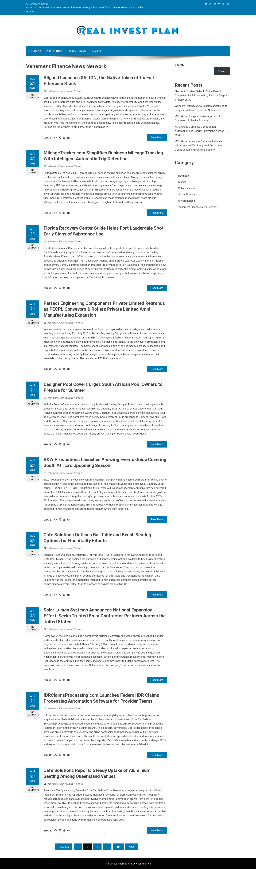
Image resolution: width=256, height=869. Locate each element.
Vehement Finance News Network (65, 91)
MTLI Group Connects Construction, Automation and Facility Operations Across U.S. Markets (202, 131)
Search (179, 65)
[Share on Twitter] (60, 137)
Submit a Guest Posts (123, 7)
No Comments (33, 96)
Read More (157, 137)
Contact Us (43, 7)
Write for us (105, 7)
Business (36, 51)
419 (118, 847)
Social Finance (78, 51)
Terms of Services (72, 7)
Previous (64, 847)
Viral (129, 863)
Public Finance (55, 51)
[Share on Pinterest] (64, 137)
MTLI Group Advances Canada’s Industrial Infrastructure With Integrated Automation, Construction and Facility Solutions (199, 145)
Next (131, 847)
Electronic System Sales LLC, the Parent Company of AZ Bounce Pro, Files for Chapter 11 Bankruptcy (201, 95)
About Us (31, 7)
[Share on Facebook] (55, 137)
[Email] (68, 137)
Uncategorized (186, 200)
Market (96, 51)
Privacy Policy (90, 7)
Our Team (56, 7)
